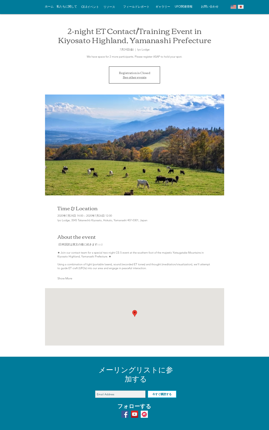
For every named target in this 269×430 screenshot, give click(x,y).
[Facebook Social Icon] (124, 414)
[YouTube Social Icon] (134, 414)
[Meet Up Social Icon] (144, 414)
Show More (64, 278)
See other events (134, 77)
